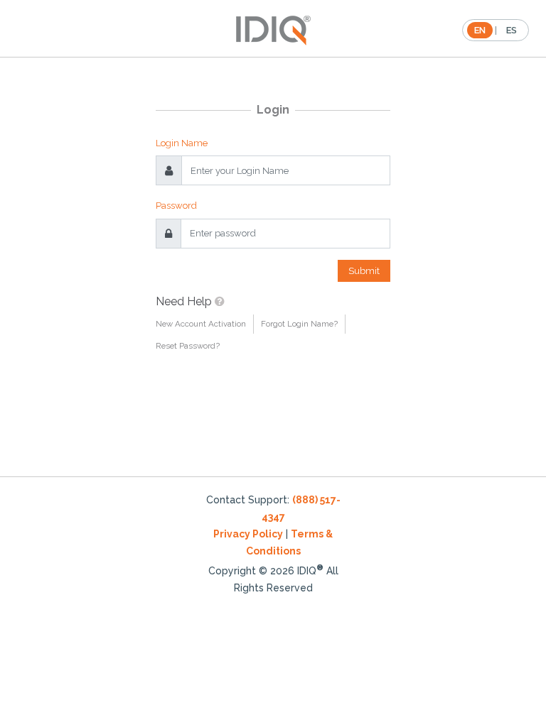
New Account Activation (201, 324)
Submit (364, 271)
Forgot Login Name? (299, 324)
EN (480, 30)
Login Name (182, 143)
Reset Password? (188, 346)
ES (511, 30)
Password (176, 205)
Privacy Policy (248, 534)
